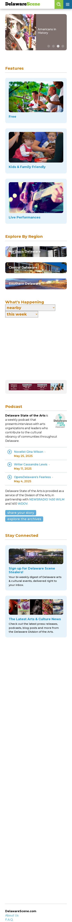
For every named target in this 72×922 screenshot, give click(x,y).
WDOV (23, 503)
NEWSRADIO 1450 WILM (46, 499)
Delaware (22, 4)
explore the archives (24, 519)
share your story (20, 513)
